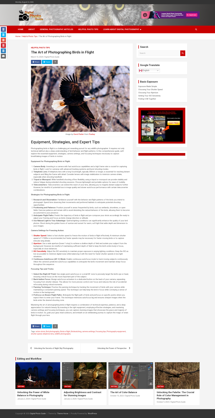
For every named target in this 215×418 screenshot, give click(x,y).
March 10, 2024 (37, 57)
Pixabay (92, 134)
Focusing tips (101, 331)
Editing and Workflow (29, 358)
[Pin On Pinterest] (3, 45)
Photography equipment (116, 331)
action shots (40, 331)
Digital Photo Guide (52, 57)
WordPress (92, 413)
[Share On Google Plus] (3, 40)
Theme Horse (62, 413)
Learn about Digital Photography (121, 29)
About (31, 29)
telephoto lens (48, 334)
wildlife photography (63, 334)
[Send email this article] (3, 56)
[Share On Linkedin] (3, 50)
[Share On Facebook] (3, 29)
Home (20, 29)
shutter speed (36, 334)
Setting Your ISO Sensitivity (149, 96)
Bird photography (52, 331)
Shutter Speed (39, 235)
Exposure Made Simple (147, 86)
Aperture (37, 243)
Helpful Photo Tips (88, 29)
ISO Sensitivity (39, 251)
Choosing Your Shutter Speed (150, 89)
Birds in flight (65, 331)
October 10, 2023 (117, 396)
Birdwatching (76, 331)
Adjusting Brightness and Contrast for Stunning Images (82, 394)
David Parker (79, 134)
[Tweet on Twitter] (3, 34)
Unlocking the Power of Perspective (112, 348)
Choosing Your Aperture (148, 93)
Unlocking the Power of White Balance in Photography (33, 394)
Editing (21, 386)
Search (182, 53)
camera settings (88, 331)
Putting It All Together (147, 99)
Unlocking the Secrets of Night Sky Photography (53, 348)
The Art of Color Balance (123, 392)
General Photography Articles (56, 29)
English (145, 70)
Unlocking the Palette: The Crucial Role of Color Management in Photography (175, 395)
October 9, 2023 (163, 402)
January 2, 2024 (23, 399)
